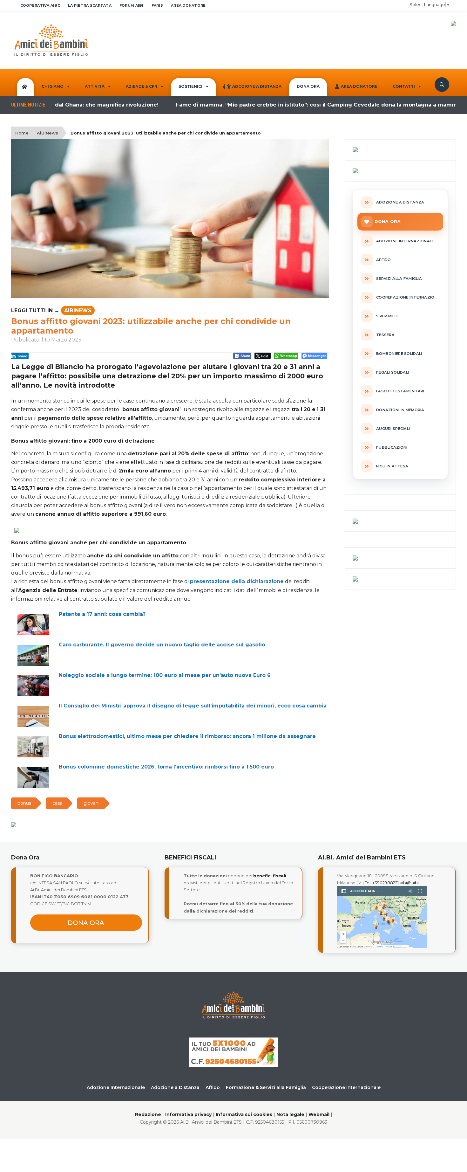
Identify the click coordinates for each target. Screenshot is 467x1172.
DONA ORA (308, 86)
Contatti (404, 86)
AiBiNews (47, 132)
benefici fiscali (269, 875)
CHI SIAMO (53, 86)
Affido (213, 1087)
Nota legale (290, 1114)
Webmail (318, 1114)
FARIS (157, 5)
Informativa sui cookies (244, 1114)
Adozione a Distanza (256, 86)
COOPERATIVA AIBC (40, 5)
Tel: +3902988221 (382, 882)
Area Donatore (359, 86)
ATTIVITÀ (95, 86)
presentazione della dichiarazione (237, 581)
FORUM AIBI (131, 5)
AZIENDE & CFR (141, 86)
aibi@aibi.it (411, 882)
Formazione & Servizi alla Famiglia (266, 1087)
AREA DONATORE (188, 5)
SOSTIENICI (190, 86)
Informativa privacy (188, 1114)
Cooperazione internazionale (346, 1087)
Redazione (148, 1114)
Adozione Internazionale (116, 1087)
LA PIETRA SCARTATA (90, 5)
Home (22, 132)
